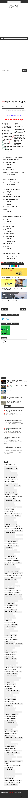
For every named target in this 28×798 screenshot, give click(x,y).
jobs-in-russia (17, 611)
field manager (9, 729)
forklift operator (10, 532)
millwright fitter (17, 562)
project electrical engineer (13, 765)
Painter (15, 524)
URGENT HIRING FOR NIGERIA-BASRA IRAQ (11, 277)
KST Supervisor (9, 703)
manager (7, 633)
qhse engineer (9, 767)
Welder (7, 481)
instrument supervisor (11, 494)
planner (5, 209)
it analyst (7, 752)
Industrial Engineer (10, 699)
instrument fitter (10, 526)
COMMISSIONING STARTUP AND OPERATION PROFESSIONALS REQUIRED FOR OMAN (17, 381)
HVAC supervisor (9, 515)
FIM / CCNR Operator (7, 243)
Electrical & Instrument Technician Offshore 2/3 (13, 172)
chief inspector (9, 712)
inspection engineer (10, 669)
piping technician (9, 641)
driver (16, 558)
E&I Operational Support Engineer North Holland (13, 216)
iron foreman (17, 750)
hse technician (9, 628)
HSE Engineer (8, 547)
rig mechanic (8, 586)
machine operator (10, 616)
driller (7, 530)
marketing (20, 761)
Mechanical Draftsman (11, 624)
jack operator (16, 752)
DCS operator (8, 596)
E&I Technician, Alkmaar (8, 229)
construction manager (11, 541)
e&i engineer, (5, 110)
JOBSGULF (11, 792)
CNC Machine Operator (11, 575)
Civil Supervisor (9, 509)
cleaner (7, 714)
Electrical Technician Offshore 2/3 (10, 179)
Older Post (23, 309)
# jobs (17, 263)
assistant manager (10, 707)
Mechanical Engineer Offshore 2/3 (10, 206)
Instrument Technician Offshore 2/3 (11, 182)
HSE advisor (17, 590)
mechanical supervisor (11, 479)
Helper (17, 571)
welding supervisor (10, 517)
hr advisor (19, 667)
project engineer (9, 511)
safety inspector (9, 776)
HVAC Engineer (19, 539)
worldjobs (17, 102)
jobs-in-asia (18, 671)
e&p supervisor (9, 656)
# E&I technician (15, 262)
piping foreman (18, 528)
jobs (13, 102)
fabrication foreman (10, 722)
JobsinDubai (8, 573)
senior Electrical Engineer (12, 782)
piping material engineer (11, 680)
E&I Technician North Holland (9, 162)
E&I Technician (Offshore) (8, 226)
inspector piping (9, 671)
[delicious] (24, 796)
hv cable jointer (18, 737)
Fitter (20, 575)
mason (16, 545)
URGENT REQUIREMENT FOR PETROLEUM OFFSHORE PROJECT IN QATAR (11, 289)
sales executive (9, 778)
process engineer (10, 534)
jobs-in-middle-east (10, 594)
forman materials (9, 735)
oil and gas (8, 470)
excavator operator (10, 660)
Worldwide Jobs (4, 341)
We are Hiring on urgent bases (14, 390)
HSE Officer (8, 524)
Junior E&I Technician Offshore (9, 239)
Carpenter (8, 562)
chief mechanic (9, 607)
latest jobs (8, 759)
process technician (10, 622)
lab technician (9, 613)
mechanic (19, 513)
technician (16, 560)
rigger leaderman (10, 769)
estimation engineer (10, 718)
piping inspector (9, 554)
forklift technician (10, 665)
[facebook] (4, 796)
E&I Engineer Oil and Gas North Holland (11, 159)
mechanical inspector (11, 522)
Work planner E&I (6, 213)
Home (3, 101)
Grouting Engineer (10, 697)
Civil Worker (8, 688)
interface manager (10, 748)
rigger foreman (9, 539)
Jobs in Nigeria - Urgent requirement (9, 300)
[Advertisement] (14, 22)
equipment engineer (10, 626)
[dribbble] (14, 796)
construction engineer (11, 581)
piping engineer (9, 500)
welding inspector (10, 513)
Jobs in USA (3, 343)
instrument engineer (10, 490)
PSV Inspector (18, 703)
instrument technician (7, 102)
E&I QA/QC (7, 692)
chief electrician (16, 577)
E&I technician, (11, 110)
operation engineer (10, 637)
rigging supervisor (10, 556)
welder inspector (10, 588)
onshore (17, 569)
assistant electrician (11, 652)
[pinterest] (9, 796)
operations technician (11, 639)
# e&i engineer (7, 262)
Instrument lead (9, 701)
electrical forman (10, 498)
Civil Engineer (16, 485)
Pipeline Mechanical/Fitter (8, 219)
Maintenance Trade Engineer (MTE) (10, 199)
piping (6, 763)
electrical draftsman (11, 609)
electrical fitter (17, 573)
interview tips (8, 750)
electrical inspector (16, 530)
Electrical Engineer (7, 176)
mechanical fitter (10, 537)
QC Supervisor (9, 592)
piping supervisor (17, 496)
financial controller (11, 733)
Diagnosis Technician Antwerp (9, 223)
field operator (9, 569)
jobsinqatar (18, 507)
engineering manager (10, 716)
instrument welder (10, 746)
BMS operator (8, 590)
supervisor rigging (10, 684)
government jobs (9, 667)
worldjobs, (10, 111)
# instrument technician (10, 263)
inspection (18, 739)
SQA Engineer (8, 705)
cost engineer (18, 596)
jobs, (7, 111)
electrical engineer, (17, 110)
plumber (17, 515)
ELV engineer (14, 692)
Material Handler (9, 648)
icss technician (9, 739)
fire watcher (8, 611)
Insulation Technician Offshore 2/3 (10, 186)
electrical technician (11, 466)
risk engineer (8, 774)
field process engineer (11, 731)
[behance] (19, 796)
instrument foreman (10, 549)
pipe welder (8, 620)
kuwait (18, 526)
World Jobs (3, 340)
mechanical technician (11, 475)
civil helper (18, 712)
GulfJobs (7, 577)
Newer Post (4, 309)
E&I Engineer (6, 165)
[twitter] (6, 796)
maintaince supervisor (11, 673)
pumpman (19, 594)
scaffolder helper (10, 780)
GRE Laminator (9, 695)
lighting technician (10, 761)
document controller (11, 543)
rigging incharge (9, 771)
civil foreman (8, 528)
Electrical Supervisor (11, 483)
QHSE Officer (8, 650)
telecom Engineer (10, 564)
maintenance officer (10, 675)
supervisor (16, 586)
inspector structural (11, 744)
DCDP (18, 690)
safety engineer (9, 643)
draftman (16, 592)
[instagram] (21, 796)
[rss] (16, 796)
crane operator (9, 502)
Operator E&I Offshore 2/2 (8, 233)
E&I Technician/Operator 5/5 (9, 236)
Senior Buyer (6, 246)
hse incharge (8, 737)
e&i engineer (7, 101)
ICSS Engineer (19, 643)
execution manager (10, 720)
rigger (12, 481)
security (19, 780)
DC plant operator (10, 690)
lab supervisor (9, 754)
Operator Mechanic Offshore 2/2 (10, 256)
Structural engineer (10, 579)
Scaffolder (19, 534)
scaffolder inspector (11, 605)
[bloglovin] (11, 796)
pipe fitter (8, 496)
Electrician (8, 485)
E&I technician (14, 101)
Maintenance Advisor (7, 192)
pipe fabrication (9, 507)
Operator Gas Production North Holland (11, 253)
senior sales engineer (11, 784)
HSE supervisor (9, 545)
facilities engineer (10, 727)
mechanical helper (10, 618)
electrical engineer (22, 101)
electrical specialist (11, 658)
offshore (17, 500)
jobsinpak (15, 601)
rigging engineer (9, 603)
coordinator (14, 714)
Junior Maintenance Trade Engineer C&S (11, 189)
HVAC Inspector (9, 571)
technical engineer (10, 686)
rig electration (9, 682)
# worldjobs (21, 263)
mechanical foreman (10, 492)
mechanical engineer (10, 477)
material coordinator (11, 635)
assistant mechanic (10, 654)
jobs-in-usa (8, 601)
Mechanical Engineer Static (9, 202)
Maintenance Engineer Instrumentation (11, 196)
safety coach (17, 774)
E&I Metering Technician (8, 169)
